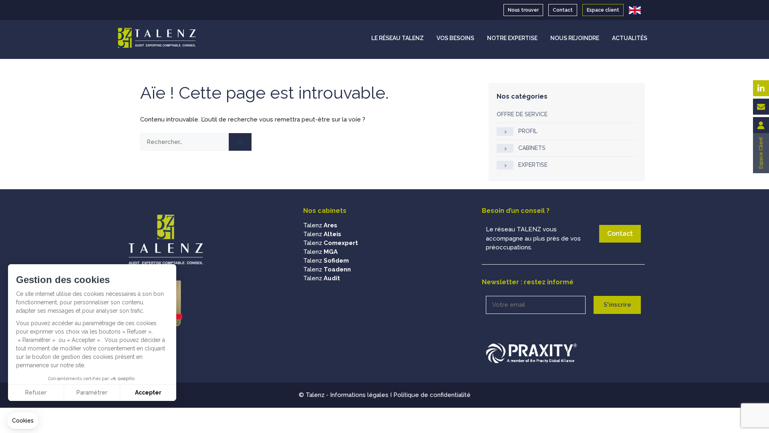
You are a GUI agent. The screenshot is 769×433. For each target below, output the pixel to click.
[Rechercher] (240, 142)
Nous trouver (523, 10)
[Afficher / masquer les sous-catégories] (505, 131)
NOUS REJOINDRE (574, 38)
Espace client (603, 10)
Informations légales (359, 395)
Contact (563, 10)
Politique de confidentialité (432, 395)
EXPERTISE (533, 165)
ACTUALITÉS (629, 38)
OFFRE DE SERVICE (522, 114)
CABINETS (532, 148)
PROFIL (527, 131)
